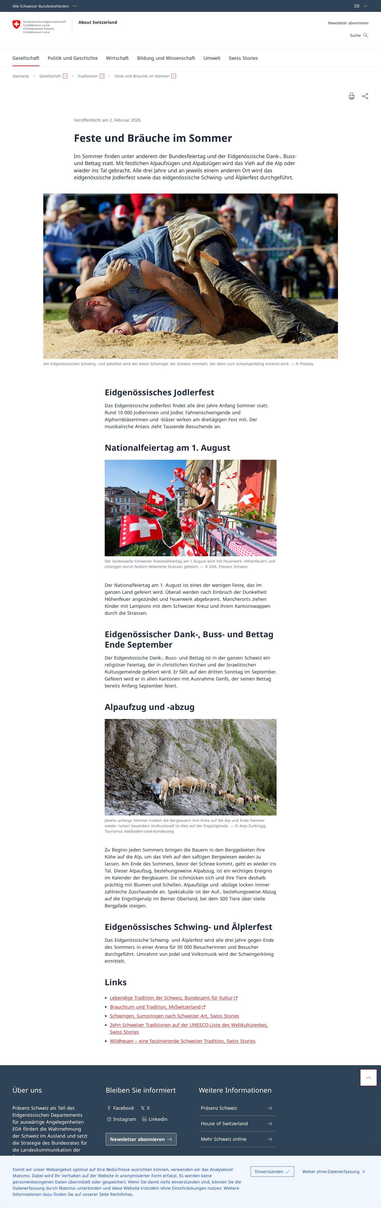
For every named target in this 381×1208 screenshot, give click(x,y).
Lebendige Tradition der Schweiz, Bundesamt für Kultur (171, 998)
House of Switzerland (224, 1123)
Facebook (123, 1108)
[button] (26, 58)
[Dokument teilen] (365, 96)
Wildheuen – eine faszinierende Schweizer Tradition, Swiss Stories (183, 1041)
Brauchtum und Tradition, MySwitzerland (155, 1007)
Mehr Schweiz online (223, 1139)
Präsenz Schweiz (219, 1108)
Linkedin (158, 1119)
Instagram (124, 1119)
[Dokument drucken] (351, 96)
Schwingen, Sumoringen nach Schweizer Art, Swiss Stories (174, 1016)
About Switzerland (98, 22)
